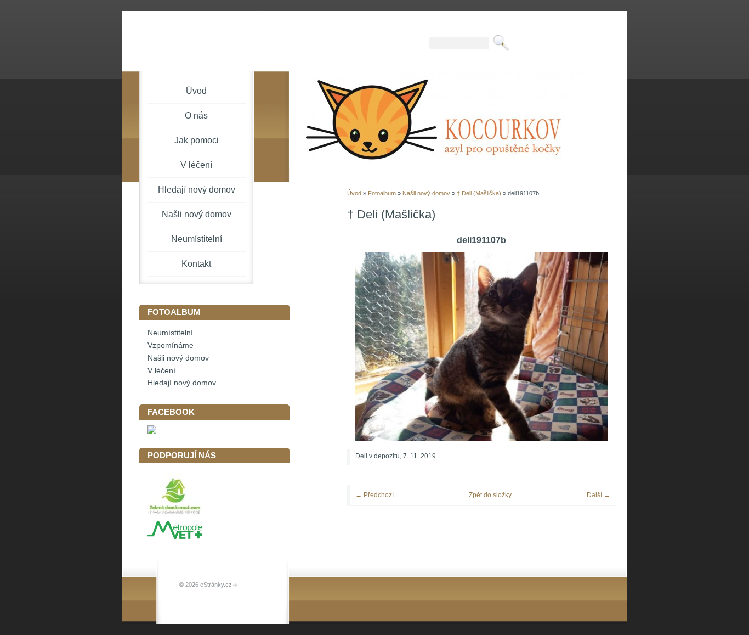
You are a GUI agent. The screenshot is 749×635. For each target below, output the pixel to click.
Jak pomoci (196, 140)
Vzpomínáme (170, 345)
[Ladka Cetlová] (151, 432)
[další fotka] (592, 346)
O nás (196, 115)
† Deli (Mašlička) (479, 193)
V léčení (196, 165)
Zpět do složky (490, 495)
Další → (598, 495)
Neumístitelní (196, 239)
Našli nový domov (426, 193)
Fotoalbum (382, 193)
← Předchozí (374, 495)
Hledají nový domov (196, 189)
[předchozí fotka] (370, 346)
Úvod (354, 193)
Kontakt (196, 263)
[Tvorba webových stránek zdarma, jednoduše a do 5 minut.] (236, 585)
